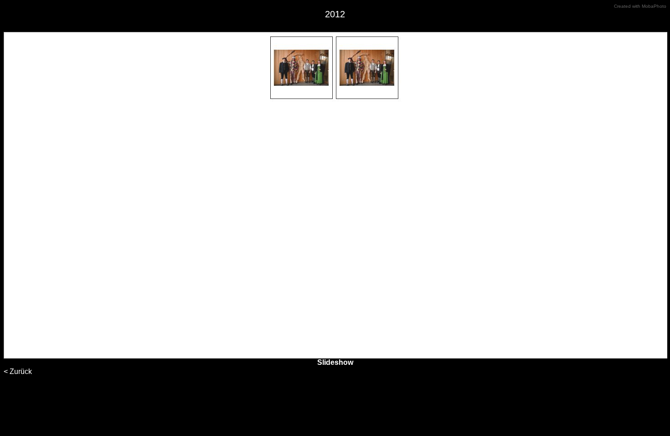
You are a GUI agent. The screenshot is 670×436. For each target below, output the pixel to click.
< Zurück (18, 371)
